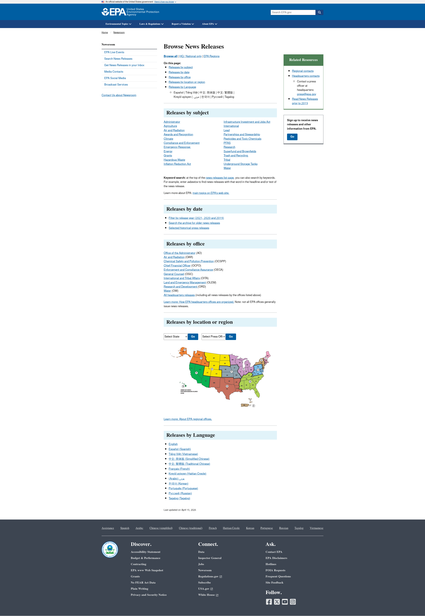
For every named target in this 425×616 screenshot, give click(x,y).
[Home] (130, 12)
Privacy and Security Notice (149, 595)
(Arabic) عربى (177, 479)
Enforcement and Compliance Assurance (188, 270)
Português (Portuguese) (183, 489)
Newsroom (119, 32)
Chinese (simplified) (161, 528)
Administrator (172, 122)
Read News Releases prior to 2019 (305, 101)
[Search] (319, 12)
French (213, 528)
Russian (283, 528)
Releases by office (180, 77)
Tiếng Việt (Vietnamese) (183, 454)
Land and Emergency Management (185, 283)
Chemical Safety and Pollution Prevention (189, 261)
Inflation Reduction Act (177, 164)
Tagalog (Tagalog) (179, 498)
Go (292, 137)
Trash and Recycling (236, 156)
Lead (227, 130)
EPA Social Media (115, 78)
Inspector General (209, 558)
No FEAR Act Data (143, 582)
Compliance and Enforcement (182, 143)
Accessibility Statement (145, 552)
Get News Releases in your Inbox (124, 65)
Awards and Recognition (178, 135)
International (231, 126)
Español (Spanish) (180, 449)
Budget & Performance (145, 558)
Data (201, 552)
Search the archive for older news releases (194, 223)
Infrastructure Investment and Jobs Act (247, 122)
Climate (168, 139)
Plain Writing (139, 588)
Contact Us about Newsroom (119, 95)
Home (105, 32)
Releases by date (179, 72)
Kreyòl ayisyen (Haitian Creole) (187, 474)
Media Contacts (113, 72)
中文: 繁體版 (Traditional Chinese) (189, 464)
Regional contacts (303, 71)
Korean (250, 528)
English (173, 444)
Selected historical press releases (189, 228)
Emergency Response (177, 147)
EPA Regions (211, 56)
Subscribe (204, 582)
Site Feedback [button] (274, 582)
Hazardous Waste (174, 160)
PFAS (227, 143)
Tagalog (299, 528)
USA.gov (203, 588)
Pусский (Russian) (180, 493)
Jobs (201, 564)
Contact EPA (274, 552)
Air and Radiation (174, 130)
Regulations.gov (208, 576)
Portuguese (266, 528)
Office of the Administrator (179, 253)
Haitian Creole (231, 528)
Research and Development (181, 287)
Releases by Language (182, 87)
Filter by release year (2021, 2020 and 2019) (196, 218)
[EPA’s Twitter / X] (277, 601)
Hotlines (271, 564)
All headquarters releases (179, 295)
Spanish (124, 528)
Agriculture (170, 126)
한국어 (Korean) (178, 484)
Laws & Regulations (149, 24)
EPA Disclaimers (276, 558)
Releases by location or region (187, 82)
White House (206, 595)
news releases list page (220, 178)
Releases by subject (181, 67)
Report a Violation (181, 24)
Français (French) (179, 469)
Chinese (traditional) (191, 528)
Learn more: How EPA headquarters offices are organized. (199, 302)
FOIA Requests (275, 570)
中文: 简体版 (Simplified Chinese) (189, 459)
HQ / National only (190, 56)
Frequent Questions (278, 576)
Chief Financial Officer (177, 266)
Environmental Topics (117, 24)
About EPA (208, 24)
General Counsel (174, 274)
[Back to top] (416, 607)
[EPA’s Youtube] (285, 601)
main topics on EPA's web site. (211, 193)
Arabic (139, 528)
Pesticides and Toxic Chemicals (242, 139)
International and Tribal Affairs (182, 278)
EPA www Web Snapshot (147, 570)
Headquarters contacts (306, 76)
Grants (168, 156)
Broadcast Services (116, 85)
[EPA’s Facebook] (269, 601)
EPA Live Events (114, 52)
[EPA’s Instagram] (293, 601)
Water (227, 168)
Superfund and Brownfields (240, 151)
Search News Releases (118, 59)
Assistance (108, 528)
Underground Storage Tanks (240, 164)
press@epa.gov (306, 94)
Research (229, 147)
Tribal (227, 160)
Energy (168, 151)
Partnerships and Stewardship (242, 135)
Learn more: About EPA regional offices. (188, 419)
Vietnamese (316, 528)
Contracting (138, 564)
